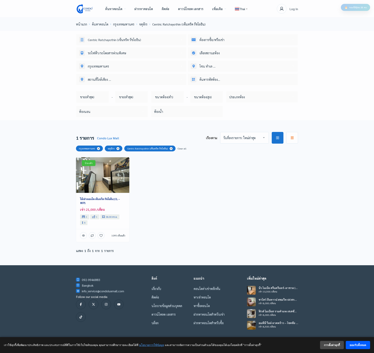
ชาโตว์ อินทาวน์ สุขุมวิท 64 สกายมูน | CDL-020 (277, 299)
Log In (293, 9)
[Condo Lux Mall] (85, 9)
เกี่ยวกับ (156, 289)
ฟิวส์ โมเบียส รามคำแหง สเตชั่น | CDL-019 (278, 311)
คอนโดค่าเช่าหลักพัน (207, 289)
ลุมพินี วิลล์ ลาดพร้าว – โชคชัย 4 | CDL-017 (278, 322)
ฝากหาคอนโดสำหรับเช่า (209, 314)
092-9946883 (91, 280)
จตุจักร (143, 24)
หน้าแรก (81, 24)
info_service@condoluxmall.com (103, 291)
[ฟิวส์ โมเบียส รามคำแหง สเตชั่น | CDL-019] (251, 313)
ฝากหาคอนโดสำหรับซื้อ (209, 323)
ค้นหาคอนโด (113, 9)
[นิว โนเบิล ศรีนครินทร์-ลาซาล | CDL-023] (251, 290)
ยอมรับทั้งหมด (358, 345)
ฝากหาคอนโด (143, 9)
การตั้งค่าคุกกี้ (332, 345)
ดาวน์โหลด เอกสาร (190, 9)
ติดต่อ (165, 9)
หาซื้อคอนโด (202, 306)
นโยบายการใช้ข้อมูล (151, 345)
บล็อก (155, 323)
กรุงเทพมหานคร (123, 24)
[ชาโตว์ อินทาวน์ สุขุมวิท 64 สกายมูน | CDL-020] (251, 302)
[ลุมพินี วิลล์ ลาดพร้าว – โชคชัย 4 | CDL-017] (251, 325)
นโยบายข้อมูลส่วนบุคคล (167, 306)
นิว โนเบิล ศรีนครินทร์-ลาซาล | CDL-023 (277, 287)
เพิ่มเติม (217, 9)
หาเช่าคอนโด (202, 297)
